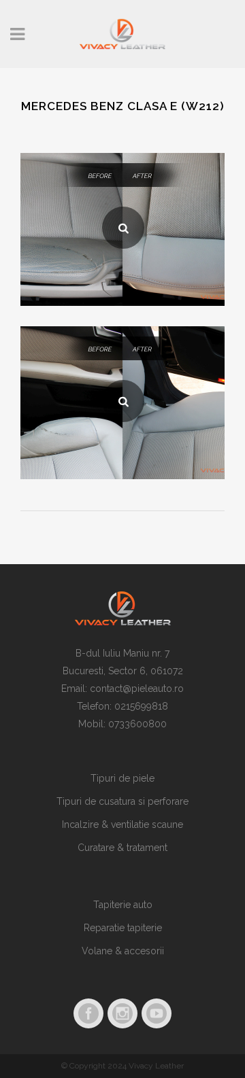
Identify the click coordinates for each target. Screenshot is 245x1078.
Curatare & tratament (122, 847)
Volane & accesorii (123, 950)
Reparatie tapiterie (123, 927)
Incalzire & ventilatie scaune (122, 824)
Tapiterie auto (122, 904)
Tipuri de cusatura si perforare (122, 801)
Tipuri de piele (122, 778)
